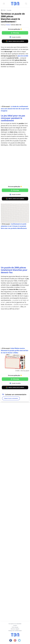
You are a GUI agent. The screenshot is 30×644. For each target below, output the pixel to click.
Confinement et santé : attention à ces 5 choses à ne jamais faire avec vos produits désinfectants (14, 226)
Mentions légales (15, 629)
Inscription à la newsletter (15, 623)
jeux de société (23, 56)
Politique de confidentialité (15, 630)
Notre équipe (15, 627)
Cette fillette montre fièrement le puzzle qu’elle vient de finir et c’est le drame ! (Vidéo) (14, 350)
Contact (15, 625)
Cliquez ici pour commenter (11, 398)
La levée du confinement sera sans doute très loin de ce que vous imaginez (15, 108)
